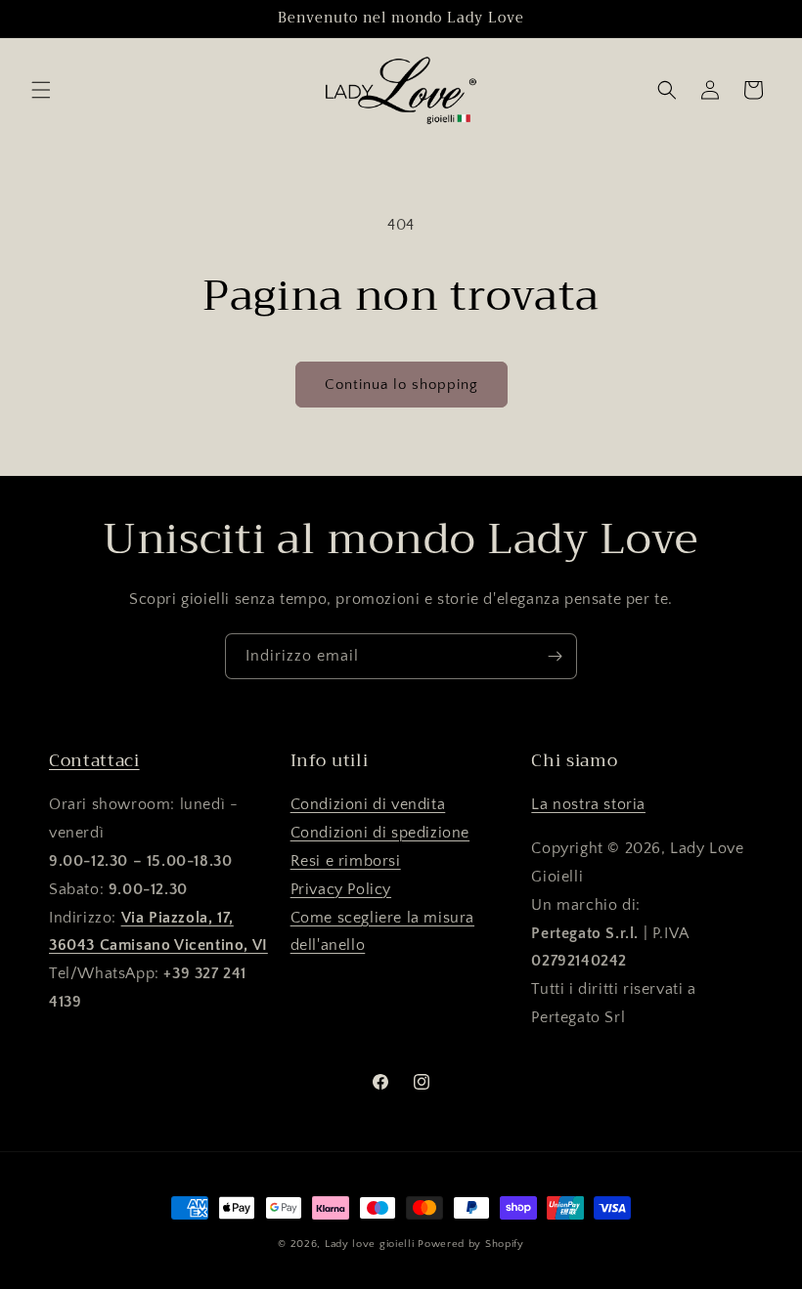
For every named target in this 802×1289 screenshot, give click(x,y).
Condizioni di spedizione (379, 832)
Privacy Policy (340, 889)
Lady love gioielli (371, 1244)
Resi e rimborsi (345, 861)
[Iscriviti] (554, 656)
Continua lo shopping (401, 384)
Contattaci (94, 760)
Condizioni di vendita (368, 804)
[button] (41, 89)
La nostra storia (588, 804)
